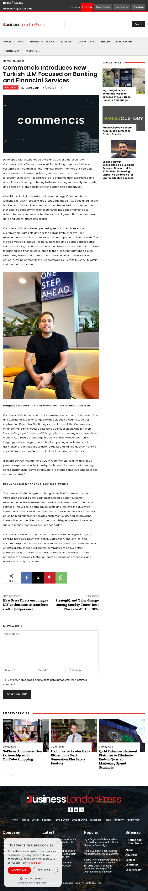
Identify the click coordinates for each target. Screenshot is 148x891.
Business (18, 61)
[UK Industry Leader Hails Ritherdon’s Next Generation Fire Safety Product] (74, 735)
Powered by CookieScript (32, 883)
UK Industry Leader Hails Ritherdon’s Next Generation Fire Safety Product (70, 757)
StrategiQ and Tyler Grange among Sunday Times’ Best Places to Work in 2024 (77, 604)
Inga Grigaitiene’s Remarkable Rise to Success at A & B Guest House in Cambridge (117, 95)
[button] (33, 879)
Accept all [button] (19, 870)
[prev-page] (5, 775)
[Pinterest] (50, 578)
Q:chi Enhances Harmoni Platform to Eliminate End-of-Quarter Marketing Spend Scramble (118, 759)
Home (7, 61)
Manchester (103, 7)
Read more (35, 862)
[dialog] (33, 862)
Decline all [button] (45, 870)
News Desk (32, 88)
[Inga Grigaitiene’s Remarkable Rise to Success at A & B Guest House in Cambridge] (124, 81)
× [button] (57, 842)
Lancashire (122, 7)
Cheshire (138, 7)
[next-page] (11, 775)
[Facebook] (26, 578)
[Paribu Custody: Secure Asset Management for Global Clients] (124, 118)
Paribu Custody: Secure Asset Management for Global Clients (117, 131)
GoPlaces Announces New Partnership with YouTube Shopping (22, 755)
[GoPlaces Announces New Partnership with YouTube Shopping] (26, 735)
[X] (38, 578)
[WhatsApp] (61, 578)
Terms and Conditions (135, 841)
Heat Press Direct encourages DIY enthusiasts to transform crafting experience (25, 604)
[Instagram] (76, 809)
